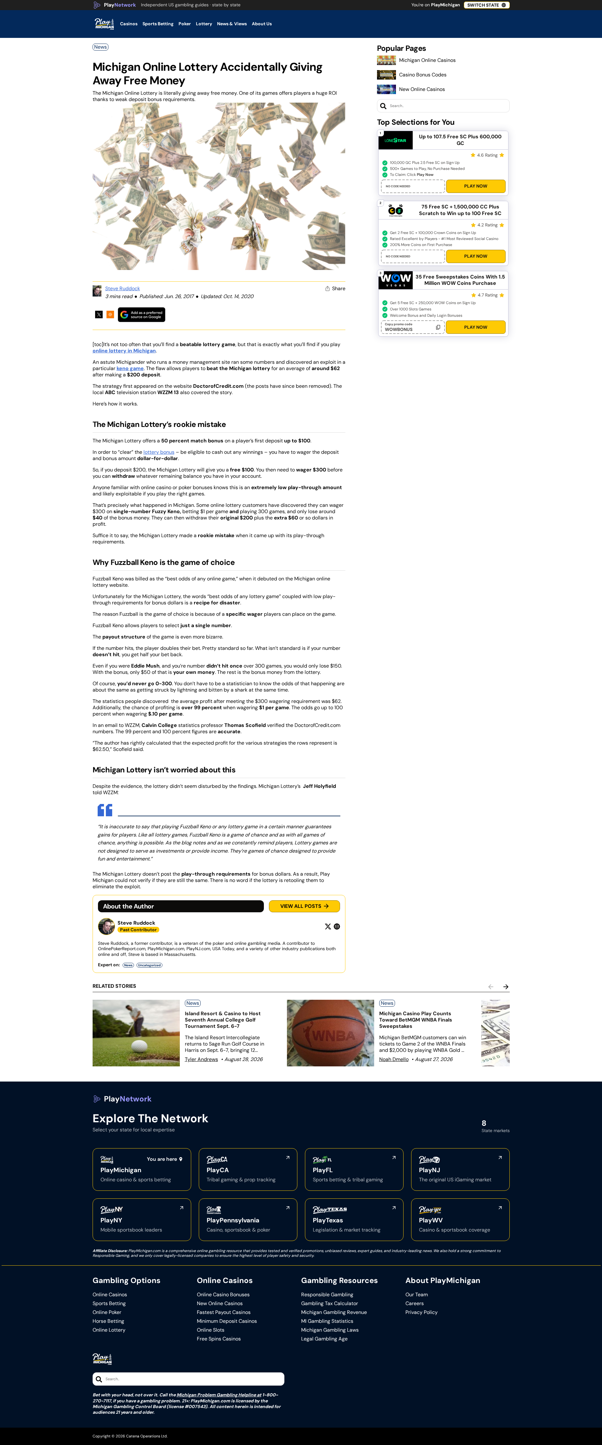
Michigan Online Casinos (427, 60)
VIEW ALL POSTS (300, 906)
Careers (414, 1303)
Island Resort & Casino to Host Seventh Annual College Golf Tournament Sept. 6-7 (223, 1019)
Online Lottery (109, 1330)
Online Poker (107, 1312)
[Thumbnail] (136, 1033)
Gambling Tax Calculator (329, 1303)
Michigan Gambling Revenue (334, 1312)
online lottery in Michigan (124, 350)
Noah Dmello (394, 1059)
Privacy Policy (421, 1312)
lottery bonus (158, 452)
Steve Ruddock (122, 288)
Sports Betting (109, 1303)
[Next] (506, 987)
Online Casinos (110, 1295)
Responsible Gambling (327, 1295)
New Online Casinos (422, 89)
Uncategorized (149, 965)
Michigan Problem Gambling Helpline (216, 1395)
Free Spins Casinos (219, 1339)
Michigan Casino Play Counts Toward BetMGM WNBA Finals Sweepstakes (415, 1019)
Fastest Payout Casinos (224, 1312)
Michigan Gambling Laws (330, 1330)
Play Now (475, 186)
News (100, 47)
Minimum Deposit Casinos (227, 1321)
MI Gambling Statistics (327, 1321)
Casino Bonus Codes (423, 74)
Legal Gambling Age (324, 1339)
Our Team (416, 1295)
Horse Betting (108, 1321)
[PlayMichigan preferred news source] (141, 314)
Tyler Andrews (201, 1059)
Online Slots (210, 1330)
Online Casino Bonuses (223, 1295)
